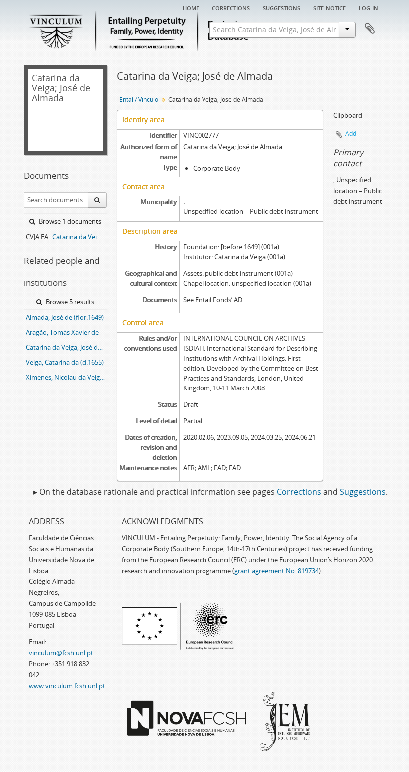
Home (191, 7)
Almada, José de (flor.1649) (65, 317)
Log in (368, 7)
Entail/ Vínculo (138, 99)
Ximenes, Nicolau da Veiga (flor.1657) (66, 377)
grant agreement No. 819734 (276, 570)
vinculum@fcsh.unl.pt (61, 652)
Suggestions (281, 7)
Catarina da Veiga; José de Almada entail (66, 347)
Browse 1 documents (69, 221)
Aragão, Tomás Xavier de (62, 332)
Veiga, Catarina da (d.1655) (65, 362)
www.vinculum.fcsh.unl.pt (67, 685)
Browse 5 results (69, 301)
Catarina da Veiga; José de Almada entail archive (79, 236)
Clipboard (369, 28)
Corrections (231, 7)
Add (350, 133)
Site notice (329, 7)
